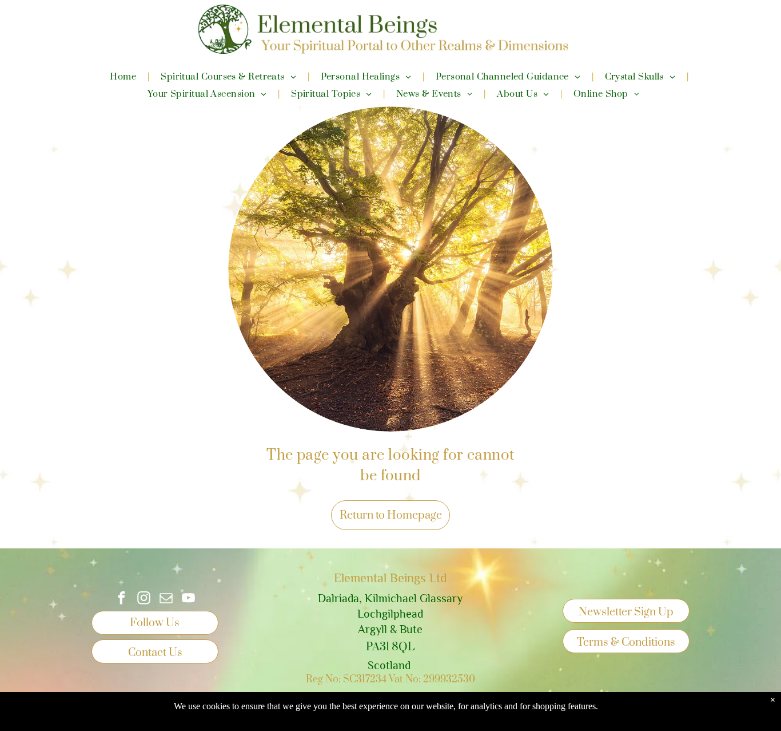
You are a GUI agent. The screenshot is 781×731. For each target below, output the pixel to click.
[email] (166, 599)
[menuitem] (123, 76)
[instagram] (144, 599)
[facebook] (121, 599)
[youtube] (188, 599)
